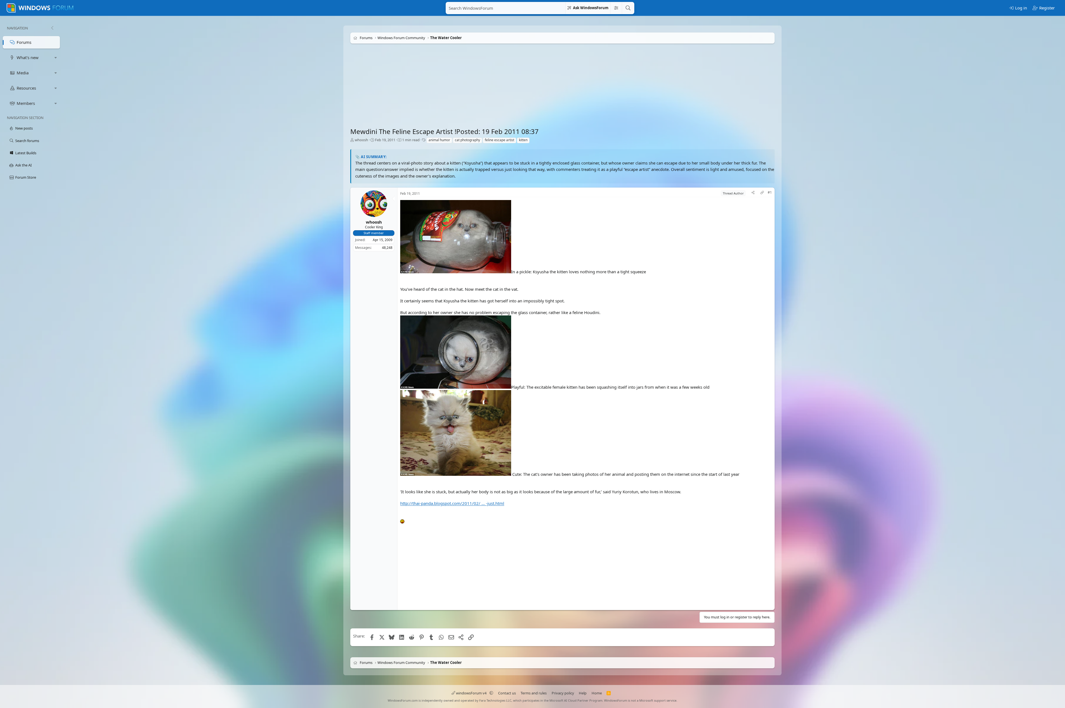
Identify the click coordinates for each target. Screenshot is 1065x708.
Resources (26, 88)
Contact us (507, 693)
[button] (56, 57)
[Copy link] (762, 193)
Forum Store (25, 177)
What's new (28, 57)
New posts (24, 128)
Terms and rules (534, 693)
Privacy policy (563, 693)
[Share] (753, 193)
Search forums (27, 140)
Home (597, 693)
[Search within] (616, 8)
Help (583, 693)
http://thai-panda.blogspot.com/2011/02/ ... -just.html (452, 503)
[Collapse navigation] (52, 28)
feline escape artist (499, 140)
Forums (24, 42)
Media (23, 72)
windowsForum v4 (471, 693)
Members (26, 103)
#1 (770, 192)
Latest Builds (25, 152)
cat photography (467, 140)
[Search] (628, 8)
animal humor (439, 140)
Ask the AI (23, 165)
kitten (523, 140)
